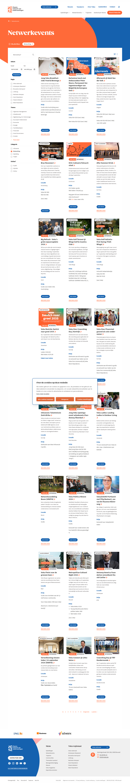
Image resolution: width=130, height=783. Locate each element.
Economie (16, 122)
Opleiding (16, 154)
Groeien (15, 136)
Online (15, 171)
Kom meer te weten (42, 394)
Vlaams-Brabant (18, 100)
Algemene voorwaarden (69, 780)
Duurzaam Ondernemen (20, 120)
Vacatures (80, 7)
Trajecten (89, 13)
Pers (18, 780)
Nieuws (70, 7)
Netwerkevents (77, 13)
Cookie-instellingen (84, 399)
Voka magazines (50, 768)
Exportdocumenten (51, 770)
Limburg (15, 92)
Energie (15, 125)
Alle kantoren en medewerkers (18, 768)
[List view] (117, 54)
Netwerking (27, 44)
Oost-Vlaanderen (18, 97)
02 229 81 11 (103, 755)
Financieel (16, 131)
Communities (50, 758)
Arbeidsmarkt (17, 114)
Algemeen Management (20, 111)
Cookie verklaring (90, 780)
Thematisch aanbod (51, 760)
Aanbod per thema (100, 13)
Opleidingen (64, 13)
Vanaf (12, 66)
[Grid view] (114, 54)
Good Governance (18, 133)
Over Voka (91, 7)
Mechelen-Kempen (18, 94)
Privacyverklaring (80, 780)
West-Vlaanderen (18, 102)
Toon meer (16, 139)
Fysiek (15, 165)
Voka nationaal (17, 83)
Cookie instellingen (100, 780)
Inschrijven (45, 134)
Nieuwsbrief (24, 780)
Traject (15, 156)
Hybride (15, 168)
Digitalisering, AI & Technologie (22, 117)
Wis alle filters (15, 44)
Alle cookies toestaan (45, 399)
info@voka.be (104, 757)
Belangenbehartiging (52, 763)
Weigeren (64, 399)
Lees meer (46, 130)
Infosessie (16, 148)
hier (72, 199)
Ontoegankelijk (11, 780)
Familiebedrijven (18, 128)
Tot (25, 66)
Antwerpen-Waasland (19, 86)
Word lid (37, 780)
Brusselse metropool (19, 89)
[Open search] (120, 7)
